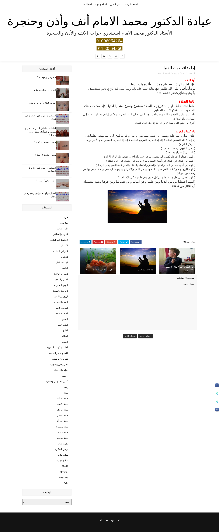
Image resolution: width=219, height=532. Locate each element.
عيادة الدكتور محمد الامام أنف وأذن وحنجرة (109, 21)
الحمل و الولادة (61, 274)
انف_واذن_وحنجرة (59, 364)
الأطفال (65, 245)
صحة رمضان (62, 426)
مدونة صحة (63, 443)
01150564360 (109, 48)
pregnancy (64, 477)
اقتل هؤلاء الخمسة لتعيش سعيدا (100, 270)
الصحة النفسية (164, 73)
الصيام (65, 319)
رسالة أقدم (130, 336)
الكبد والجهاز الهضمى (58, 353)
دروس (65, 375)
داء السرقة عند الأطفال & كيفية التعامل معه (179, 268)
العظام (65, 336)
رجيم (66, 387)
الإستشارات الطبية (59, 240)
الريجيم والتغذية (61, 296)
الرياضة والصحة (61, 291)
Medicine (64, 472)
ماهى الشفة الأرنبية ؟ (45, 155)
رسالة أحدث (145, 336)
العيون (65, 342)
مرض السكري (61, 449)
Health (65, 466)
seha (66, 483)
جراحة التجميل (61, 370)
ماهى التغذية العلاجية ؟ (45, 142)
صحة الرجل (63, 409)
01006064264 (109, 40)
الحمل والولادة (62, 279)
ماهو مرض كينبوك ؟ (46, 180)
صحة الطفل (63, 415)
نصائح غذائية (63, 460)
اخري (66, 217)
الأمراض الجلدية (61, 251)
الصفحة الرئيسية (131, 4)
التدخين (65, 257)
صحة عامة (63, 432)
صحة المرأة (63, 421)
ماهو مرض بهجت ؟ (46, 77)
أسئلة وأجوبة (101, 4)
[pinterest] (103, 56)
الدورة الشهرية (61, 285)
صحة (66, 392)
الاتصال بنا (87, 4)
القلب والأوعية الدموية (58, 347)
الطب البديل (63, 325)
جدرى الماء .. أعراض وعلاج (42, 103)
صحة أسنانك (62, 398)
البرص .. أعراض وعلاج (45, 90)
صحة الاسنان (62, 404)
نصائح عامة (63, 455)
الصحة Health (62, 313)
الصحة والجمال (61, 308)
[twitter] (116, 56)
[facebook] (122, 56)
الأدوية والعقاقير (61, 234)
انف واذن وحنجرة (60, 358)
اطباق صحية (62, 228)
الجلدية (65, 268)
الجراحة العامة (61, 262)
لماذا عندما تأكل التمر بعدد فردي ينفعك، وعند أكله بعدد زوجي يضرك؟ (40, 131)
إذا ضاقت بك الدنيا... (144, 270)
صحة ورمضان (62, 438)
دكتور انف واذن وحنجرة (57, 381)
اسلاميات (64, 223)
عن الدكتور (115, 4)
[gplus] (110, 56)
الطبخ (66, 330)
